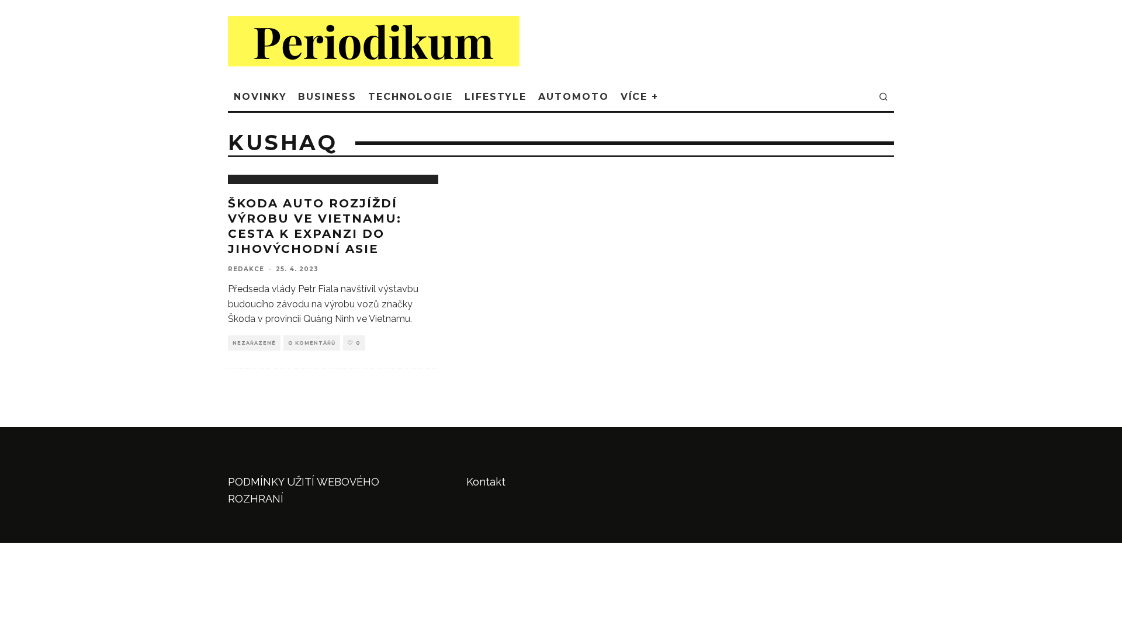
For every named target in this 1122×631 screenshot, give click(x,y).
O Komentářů (311, 343)
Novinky (260, 96)
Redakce (246, 269)
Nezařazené (254, 343)
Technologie (410, 96)
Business (327, 96)
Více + (640, 96)
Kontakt (485, 482)
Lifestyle (496, 96)
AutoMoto (573, 96)
